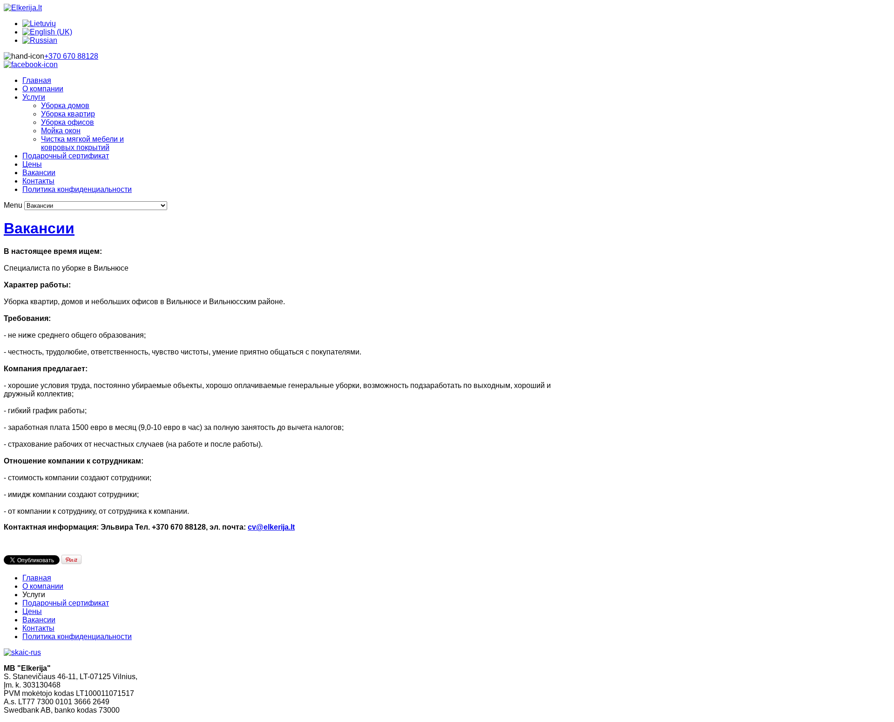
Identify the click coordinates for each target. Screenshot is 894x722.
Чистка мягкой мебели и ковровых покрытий (82, 143)
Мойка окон (61, 131)
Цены (32, 164)
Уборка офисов (67, 122)
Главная (36, 80)
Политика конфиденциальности (77, 189)
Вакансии (38, 173)
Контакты (38, 181)
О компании (42, 89)
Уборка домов (65, 105)
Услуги (33, 97)
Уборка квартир (68, 114)
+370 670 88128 (71, 56)
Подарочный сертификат (65, 156)
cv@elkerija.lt (271, 527)
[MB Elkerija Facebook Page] (31, 64)
